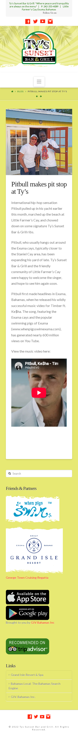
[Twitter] (35, 21)
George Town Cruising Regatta (27, 577)
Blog (20, 91)
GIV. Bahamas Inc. (23, 697)
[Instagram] (50, 21)
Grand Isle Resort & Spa (27, 675)
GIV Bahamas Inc (42, 622)
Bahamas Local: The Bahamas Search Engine (35, 686)
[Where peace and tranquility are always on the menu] (39, 47)
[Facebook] (27, 21)
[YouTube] (42, 21)
